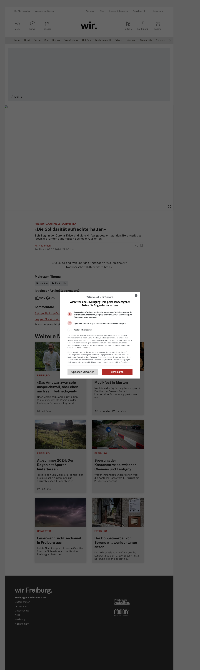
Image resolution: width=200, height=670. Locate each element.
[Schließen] (136, 295)
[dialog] (100, 335)
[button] (100, 330)
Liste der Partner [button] (83, 348)
